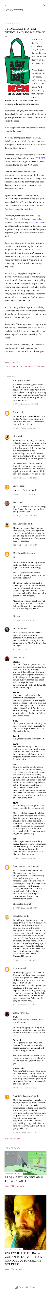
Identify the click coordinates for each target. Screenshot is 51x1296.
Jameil (16, 412)
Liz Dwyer (18, 657)
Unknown (18, 968)
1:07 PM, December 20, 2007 (25, 478)
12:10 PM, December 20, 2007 (25, 428)
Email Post (16, 362)
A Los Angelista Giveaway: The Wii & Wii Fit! (24, 1179)
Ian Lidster (18, 628)
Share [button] (7, 362)
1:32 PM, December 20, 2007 (25, 545)
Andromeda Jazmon (23, 1096)
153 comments (17, 1186)
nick (15, 436)
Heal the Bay (35, 222)
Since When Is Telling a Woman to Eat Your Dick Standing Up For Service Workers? (23, 1258)
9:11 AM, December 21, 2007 (24, 960)
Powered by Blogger (28, 1287)
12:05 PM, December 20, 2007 (25, 404)
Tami (15, 502)
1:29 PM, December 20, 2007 (25, 516)
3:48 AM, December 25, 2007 (25, 1132)
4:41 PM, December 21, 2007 (25, 1005)
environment (16, 366)
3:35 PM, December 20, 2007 (25, 649)
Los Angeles (28, 366)
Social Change (40, 366)
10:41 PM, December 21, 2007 (25, 1088)
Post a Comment (13, 1139)
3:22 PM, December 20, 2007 (25, 620)
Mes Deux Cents (21, 553)
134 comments (17, 1269)
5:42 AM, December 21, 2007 (25, 908)
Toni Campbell (20, 524)
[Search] (44, 4)
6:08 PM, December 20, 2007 (25, 858)
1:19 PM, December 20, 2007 (24, 494)
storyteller (18, 916)
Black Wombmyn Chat (24, 866)
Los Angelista (14, 10)
